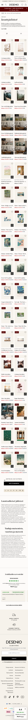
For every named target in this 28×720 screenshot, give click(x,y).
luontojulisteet (17, 13)
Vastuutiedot (9, 672)
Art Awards (10, 688)
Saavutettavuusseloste (7, 681)
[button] (20, 713)
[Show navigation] (2, 5)
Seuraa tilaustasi (19, 672)
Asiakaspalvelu (19, 670)
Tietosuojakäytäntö (8, 662)
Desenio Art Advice (20, 667)
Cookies (17, 678)
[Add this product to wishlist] (12, 40)
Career (11, 675)
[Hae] (5, 5)
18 (20, 490)
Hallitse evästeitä (19, 687)
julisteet (22, 504)
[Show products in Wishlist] (22, 5)
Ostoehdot (18, 675)
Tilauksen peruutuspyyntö (19, 684)
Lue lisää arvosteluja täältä (14, 605)
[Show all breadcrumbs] (3, 13)
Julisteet (8, 13)
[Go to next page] (22, 490)
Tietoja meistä (9, 667)
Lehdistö (11, 670)
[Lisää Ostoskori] (12, 53)
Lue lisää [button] (3, 29)
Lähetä (14, 658)
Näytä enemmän (14, 483)
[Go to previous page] (5, 490)
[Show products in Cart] (25, 5)
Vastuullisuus (9, 678)
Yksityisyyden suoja (20, 681)
